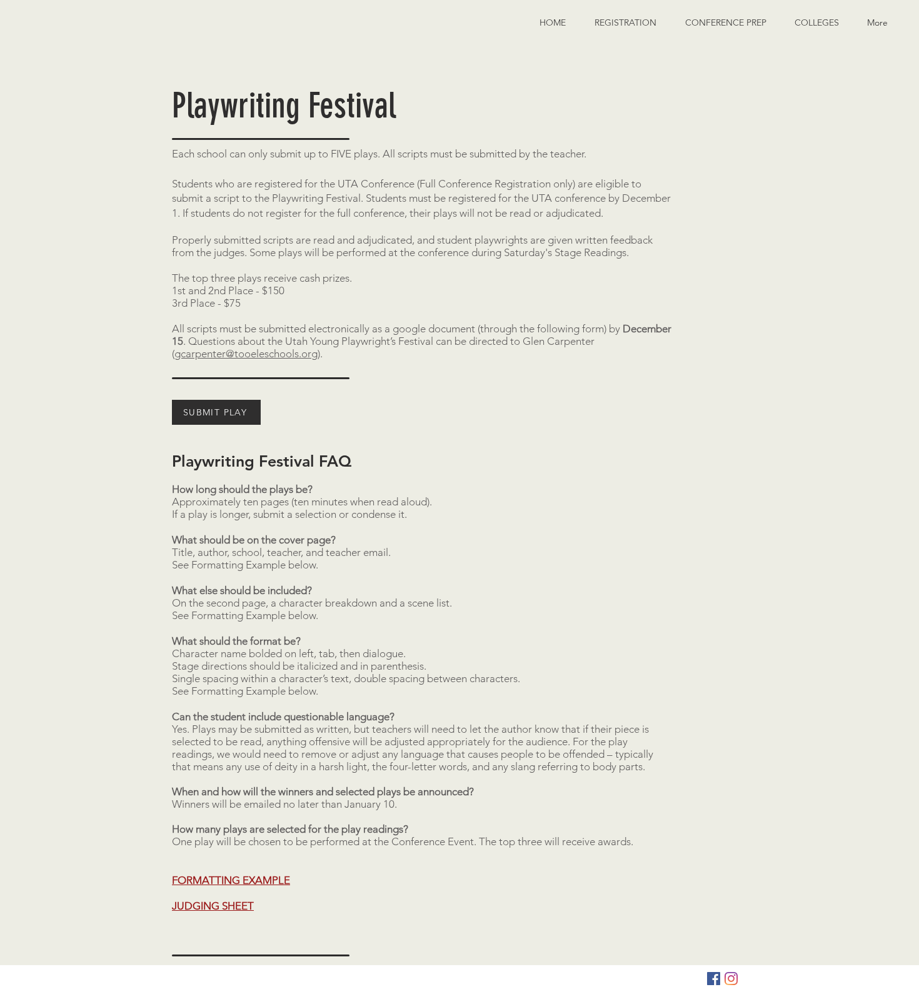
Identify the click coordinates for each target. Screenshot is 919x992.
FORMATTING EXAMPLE (231, 880)
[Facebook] (713, 978)
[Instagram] (731, 978)
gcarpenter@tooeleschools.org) (247, 353)
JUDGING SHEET (213, 906)
